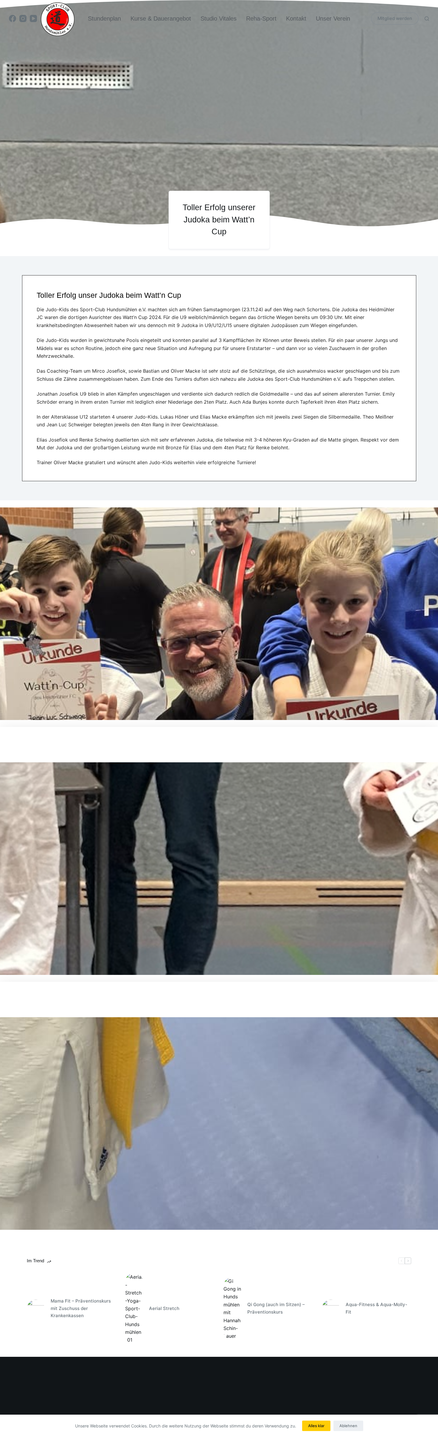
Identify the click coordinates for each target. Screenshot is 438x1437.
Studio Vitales (219, 18)
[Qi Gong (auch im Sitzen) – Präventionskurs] (232, 1308)
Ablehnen (348, 1425)
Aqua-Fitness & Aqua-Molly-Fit (376, 1308)
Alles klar (316, 1425)
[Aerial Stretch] (134, 1308)
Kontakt (296, 18)
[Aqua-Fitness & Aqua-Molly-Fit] (331, 1308)
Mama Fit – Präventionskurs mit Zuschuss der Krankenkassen (81, 1308)
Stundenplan (104, 18)
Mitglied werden (395, 18)
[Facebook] (12, 18)
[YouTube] (33, 18)
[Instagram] (23, 18)
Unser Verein (333, 18)
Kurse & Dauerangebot (161, 18)
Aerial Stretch (164, 1308)
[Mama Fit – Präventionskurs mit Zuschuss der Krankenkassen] (36, 1308)
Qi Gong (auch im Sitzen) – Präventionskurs (276, 1308)
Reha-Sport (261, 18)
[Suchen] (427, 18)
